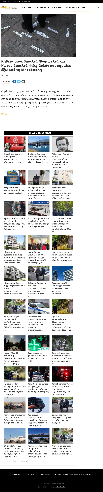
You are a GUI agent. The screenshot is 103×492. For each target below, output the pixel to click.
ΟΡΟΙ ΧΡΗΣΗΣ (45, 474)
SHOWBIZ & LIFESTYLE (35, 7)
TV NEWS (57, 7)
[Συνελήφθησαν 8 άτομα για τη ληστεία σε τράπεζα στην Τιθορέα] (62, 405)
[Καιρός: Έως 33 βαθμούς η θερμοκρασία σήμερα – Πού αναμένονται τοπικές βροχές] (14, 343)
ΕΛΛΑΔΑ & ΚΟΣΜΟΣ (77, 7)
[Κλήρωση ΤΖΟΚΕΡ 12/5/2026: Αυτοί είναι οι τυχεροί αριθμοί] (14, 177)
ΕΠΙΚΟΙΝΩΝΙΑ (25, 1)
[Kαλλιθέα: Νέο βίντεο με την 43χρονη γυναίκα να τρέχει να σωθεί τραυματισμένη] (38, 374)
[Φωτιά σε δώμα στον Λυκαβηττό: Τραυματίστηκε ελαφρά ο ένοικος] (14, 144)
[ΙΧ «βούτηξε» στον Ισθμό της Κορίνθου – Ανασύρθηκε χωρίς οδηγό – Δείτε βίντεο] (38, 144)
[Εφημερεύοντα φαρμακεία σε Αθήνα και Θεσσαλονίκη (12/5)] (38, 343)
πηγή (4, 113)
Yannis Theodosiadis (59, 487)
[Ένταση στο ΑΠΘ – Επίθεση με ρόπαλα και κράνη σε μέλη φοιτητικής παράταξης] (62, 273)
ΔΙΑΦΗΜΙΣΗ (16, 1)
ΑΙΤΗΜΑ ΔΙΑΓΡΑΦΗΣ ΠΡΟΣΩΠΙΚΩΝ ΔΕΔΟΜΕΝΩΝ (73, 474)
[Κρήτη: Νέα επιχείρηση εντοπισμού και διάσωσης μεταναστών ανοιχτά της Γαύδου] (14, 405)
